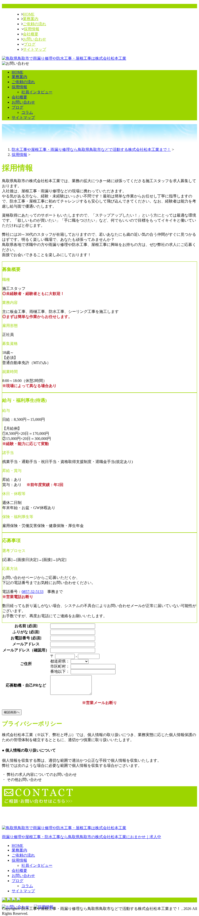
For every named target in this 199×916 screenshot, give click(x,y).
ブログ (29, 44)
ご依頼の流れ (34, 24)
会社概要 (30, 34)
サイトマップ (34, 49)
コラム (27, 112)
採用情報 (31, 29)
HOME (28, 14)
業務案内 (30, 19)
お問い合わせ (34, 39)
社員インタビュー (36, 92)
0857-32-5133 (32, 592)
